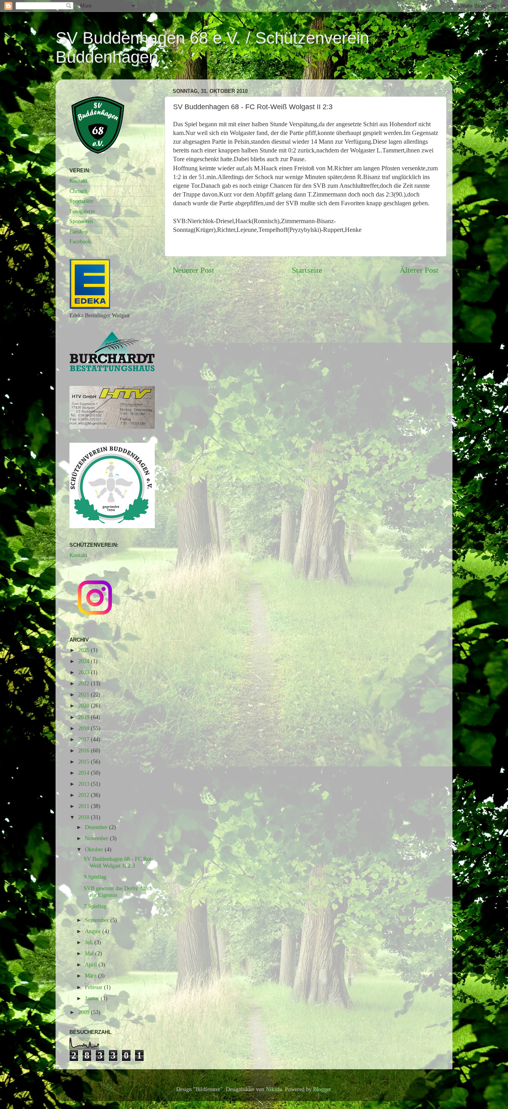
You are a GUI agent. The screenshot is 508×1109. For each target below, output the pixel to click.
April (91, 964)
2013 (84, 784)
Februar (94, 987)
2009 (84, 1012)
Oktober (95, 849)
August (93, 931)
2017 (84, 739)
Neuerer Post (193, 270)
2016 (84, 750)
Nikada (274, 1089)
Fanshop (78, 231)
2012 (84, 795)
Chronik (78, 191)
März (91, 975)
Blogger (322, 1089)
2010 (84, 817)
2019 (84, 717)
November (97, 838)
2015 (84, 761)
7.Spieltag (95, 906)
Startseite (307, 270)
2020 (84, 705)
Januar (93, 998)
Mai (90, 953)
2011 (84, 806)
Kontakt (78, 180)
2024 (84, 661)
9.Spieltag (95, 877)
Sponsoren (81, 221)
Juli (89, 942)
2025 (84, 650)
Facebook (80, 241)
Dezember (97, 827)
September (97, 920)
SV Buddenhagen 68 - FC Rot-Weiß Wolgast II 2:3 (118, 862)
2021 (84, 694)
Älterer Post (419, 270)
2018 (84, 728)
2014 (84, 773)
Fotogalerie (82, 211)
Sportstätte (81, 201)
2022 (84, 683)
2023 (84, 672)
